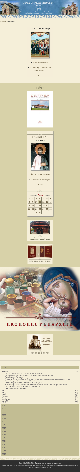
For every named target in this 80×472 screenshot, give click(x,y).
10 (36, 202)
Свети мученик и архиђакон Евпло (40, 175)
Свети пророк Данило (40, 62)
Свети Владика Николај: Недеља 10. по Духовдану (23, 383)
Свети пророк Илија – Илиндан (16, 388)
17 (36, 205)
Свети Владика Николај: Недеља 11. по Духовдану (23, 381)
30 (40, 213)
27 (47, 209)
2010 (4, 454)
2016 (4, 435)
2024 (4, 409)
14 (50, 202)
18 (40, 205)
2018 (4, 428)
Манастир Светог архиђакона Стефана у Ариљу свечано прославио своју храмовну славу (37, 379)
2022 (4, 415)
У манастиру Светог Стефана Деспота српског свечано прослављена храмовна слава (36, 385)
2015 (4, 438)
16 (33, 205)
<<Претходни (33, 195)
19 (43, 205)
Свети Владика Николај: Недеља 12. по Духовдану (23, 373)
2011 (4, 451)
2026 (4, 368)
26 (43, 209)
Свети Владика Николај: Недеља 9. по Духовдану (23, 386)
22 (29, 209)
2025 (4, 405)
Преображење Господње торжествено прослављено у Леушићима (29, 375)
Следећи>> (48, 195)
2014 (4, 441)
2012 (4, 448)
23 (33, 209)
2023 (4, 412)
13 (47, 202)
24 (36, 209)
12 (43, 202)
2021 (4, 418)
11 (40, 202)
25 (40, 209)
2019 (4, 425)
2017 (4, 431)
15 (29, 205)
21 (50, 205)
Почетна (3, 21)
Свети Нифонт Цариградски (40, 180)
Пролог (40, 76)
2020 (4, 422)
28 (50, 209)
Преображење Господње (14, 377)
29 (36, 213)
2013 (4, 444)
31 (43, 213)
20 (47, 205)
